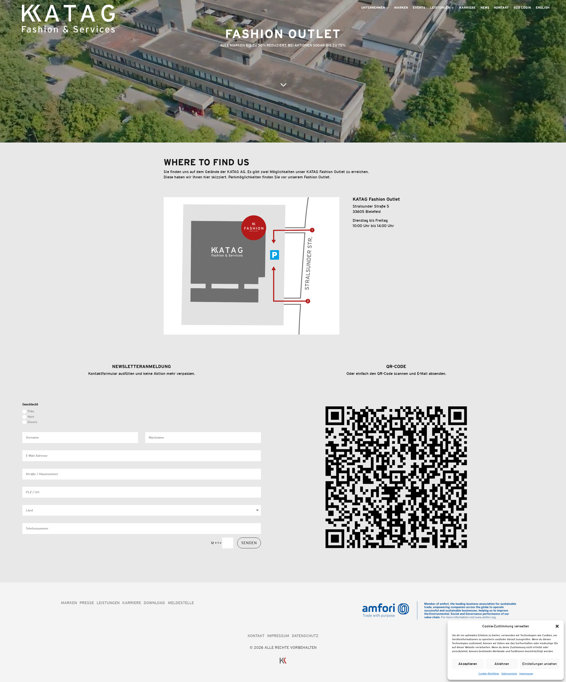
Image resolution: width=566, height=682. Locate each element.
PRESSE (87, 603)
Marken (401, 7)
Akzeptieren (467, 664)
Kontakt (501, 7)
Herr (31, 416)
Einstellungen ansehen (539, 664)
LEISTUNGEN (108, 603)
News (484, 7)
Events (419, 7)
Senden (249, 543)
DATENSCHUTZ (305, 636)
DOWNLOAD (154, 603)
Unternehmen (373, 7)
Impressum (526, 673)
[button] (557, 626)
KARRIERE (467, 7)
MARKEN (69, 603)
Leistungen (440, 7)
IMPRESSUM (278, 636)
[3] (283, 153)
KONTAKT (256, 636)
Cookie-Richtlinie (488, 673)
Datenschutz (509, 673)
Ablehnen (501, 664)
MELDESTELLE (181, 603)
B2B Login (522, 7)
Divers (32, 422)
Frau (31, 411)
